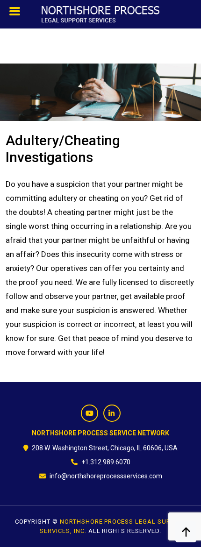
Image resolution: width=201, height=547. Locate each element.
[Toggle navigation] (15, 13)
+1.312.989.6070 (105, 462)
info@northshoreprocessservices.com (106, 476)
